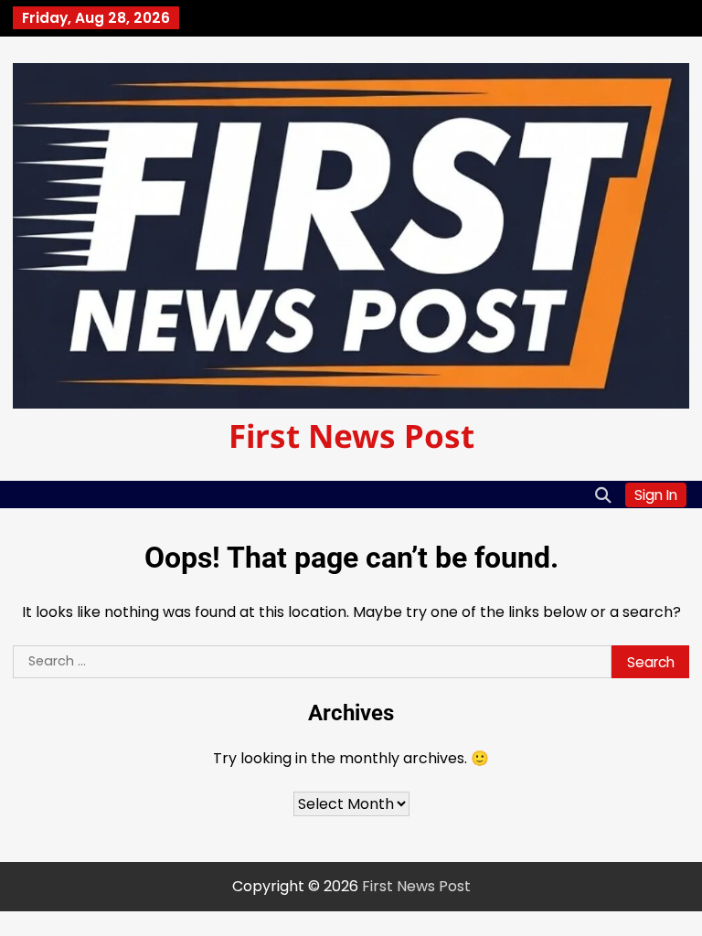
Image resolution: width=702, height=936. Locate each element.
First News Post (351, 435)
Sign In (655, 495)
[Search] (602, 494)
